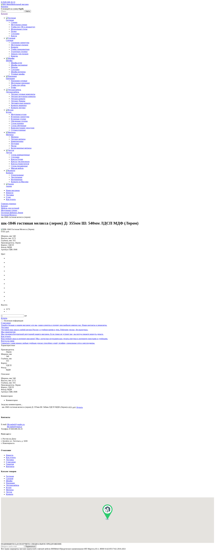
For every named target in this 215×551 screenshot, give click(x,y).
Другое (9, 492)
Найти (28, 11)
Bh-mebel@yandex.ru (16, 424)
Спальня (9, 478)
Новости (9, 193)
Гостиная (10, 476)
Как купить (11, 199)
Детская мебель (12, 485)
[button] (107, 512)
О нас (8, 197)
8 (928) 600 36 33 (8, 2)
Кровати (9, 494)
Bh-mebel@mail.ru (14, 427)
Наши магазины (13, 190)
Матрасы (10, 490)
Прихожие (10, 483)
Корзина (4, 6)
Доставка (10, 195)
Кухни (8, 487)
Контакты (10, 466)
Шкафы (9, 481)
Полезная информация (13, 321)
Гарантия (10, 464)
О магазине (11, 462)
